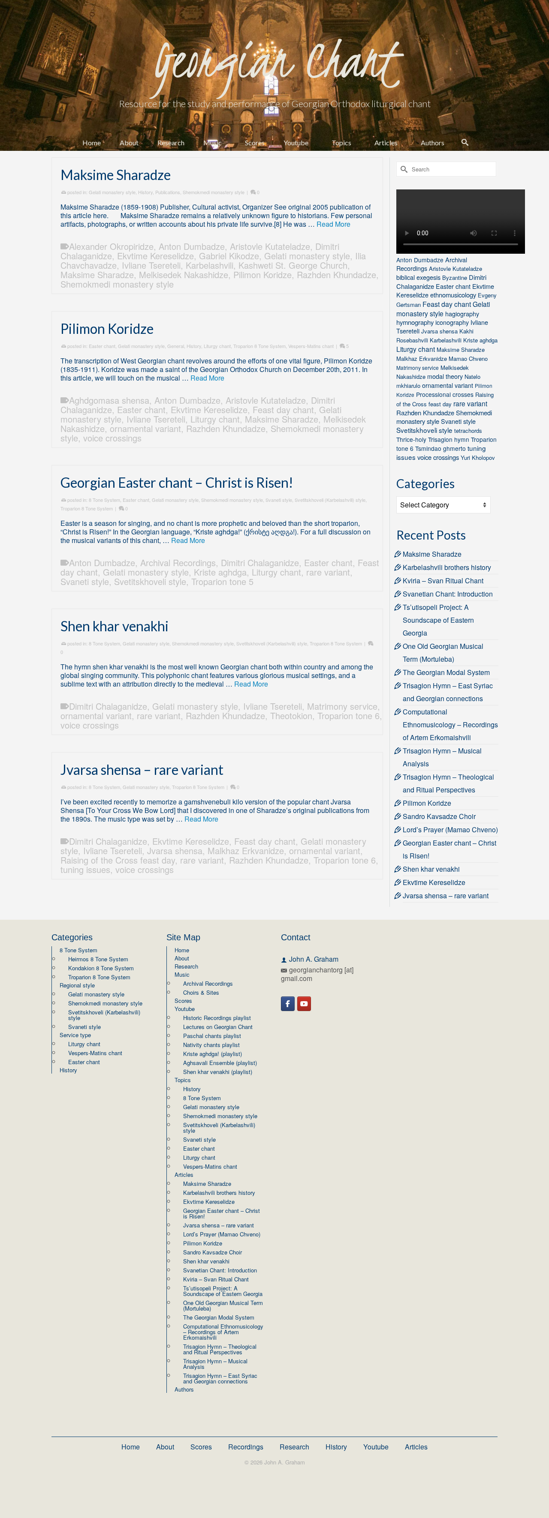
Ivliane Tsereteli (151, 265)
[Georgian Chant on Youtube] (304, 1003)
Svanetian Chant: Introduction (448, 594)
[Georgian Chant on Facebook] (288, 1003)
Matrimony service (342, 706)
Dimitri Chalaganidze (260, 562)
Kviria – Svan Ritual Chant (443, 580)
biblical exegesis (418, 277)
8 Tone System (104, 499)
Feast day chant (283, 409)
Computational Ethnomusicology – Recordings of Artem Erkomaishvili (450, 724)
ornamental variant (145, 428)
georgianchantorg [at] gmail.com (317, 974)
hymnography (415, 322)
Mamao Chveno (468, 358)
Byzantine (454, 277)
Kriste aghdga (220, 572)
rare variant (328, 572)
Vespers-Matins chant (311, 345)
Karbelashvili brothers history (447, 567)
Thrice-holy (411, 439)
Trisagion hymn (448, 439)
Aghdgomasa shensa (109, 400)
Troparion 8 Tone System (259, 345)
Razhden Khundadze (336, 274)
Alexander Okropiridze (111, 246)
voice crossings (112, 438)
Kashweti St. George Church (292, 265)
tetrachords (468, 430)
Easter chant (102, 345)
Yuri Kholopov (478, 457)
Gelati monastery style (112, 192)
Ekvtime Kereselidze (155, 255)
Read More (333, 224)
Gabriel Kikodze (229, 255)
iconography (452, 322)
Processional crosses (445, 394)
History (145, 192)
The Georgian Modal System (446, 672)
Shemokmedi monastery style (213, 192)
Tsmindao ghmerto (440, 448)
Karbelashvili (209, 265)
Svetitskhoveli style (150, 581)
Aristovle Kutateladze (270, 246)
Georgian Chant (274, 59)
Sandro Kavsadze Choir (439, 816)
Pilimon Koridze (262, 274)
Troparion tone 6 (348, 715)
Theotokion (291, 715)
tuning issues (85, 869)
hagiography (462, 313)
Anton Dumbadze (192, 246)
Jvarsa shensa (174, 850)
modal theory (445, 376)
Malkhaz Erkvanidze (246, 850)
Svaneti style (278, 499)
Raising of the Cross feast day (117, 860)
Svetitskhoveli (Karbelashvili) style (330, 499)
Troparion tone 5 (222, 581)
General (175, 345)
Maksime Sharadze (97, 274)
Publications (167, 192)
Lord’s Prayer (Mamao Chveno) (450, 829)
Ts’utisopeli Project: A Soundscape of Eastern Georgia (438, 620)
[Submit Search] (402, 169)
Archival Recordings (178, 562)
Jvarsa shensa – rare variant (446, 895)
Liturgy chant (217, 345)
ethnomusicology (453, 294)
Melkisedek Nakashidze (183, 274)
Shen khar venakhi (431, 869)
